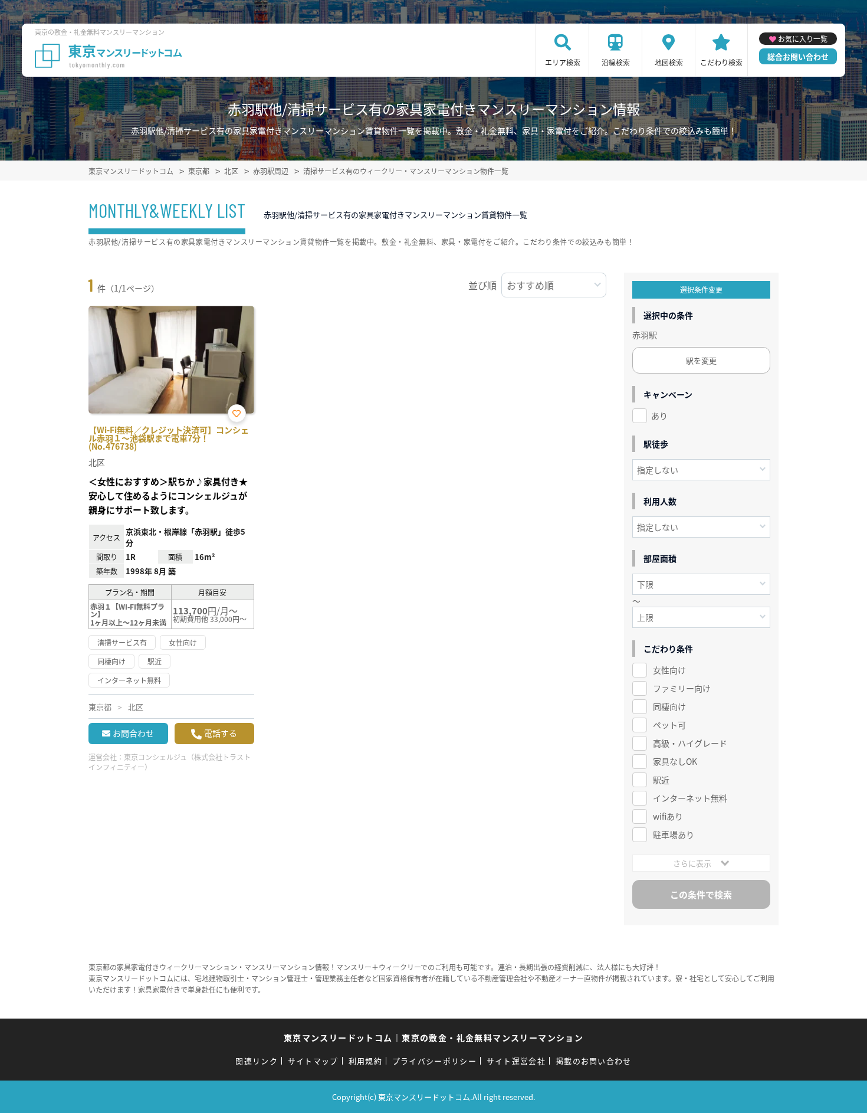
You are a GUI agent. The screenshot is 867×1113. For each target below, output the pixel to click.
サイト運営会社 (516, 1061)
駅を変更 (701, 360)
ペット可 (669, 725)
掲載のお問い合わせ (594, 1061)
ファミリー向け (682, 688)
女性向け (669, 670)
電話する (220, 733)
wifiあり (668, 816)
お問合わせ (133, 733)
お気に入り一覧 (802, 39)
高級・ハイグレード (690, 743)
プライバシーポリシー (434, 1061)
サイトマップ (313, 1061)
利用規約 (365, 1061)
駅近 (661, 779)
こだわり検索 (721, 62)
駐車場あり (673, 834)
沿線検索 (616, 62)
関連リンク (256, 1061)
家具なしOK (675, 761)
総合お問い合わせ (798, 56)
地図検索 (669, 62)
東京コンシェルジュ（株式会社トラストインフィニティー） (169, 762)
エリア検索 (562, 62)
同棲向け (669, 706)
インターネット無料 (690, 798)
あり (659, 415)
